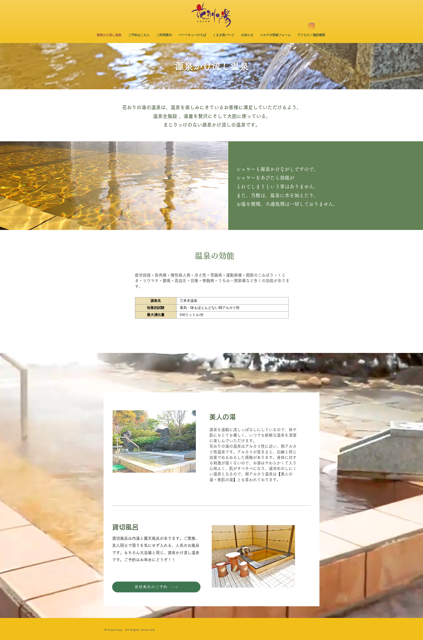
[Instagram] (312, 26)
